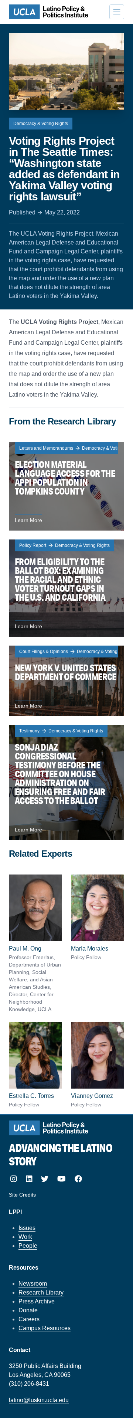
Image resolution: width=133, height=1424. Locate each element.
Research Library (41, 1292)
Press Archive (36, 1301)
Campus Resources (44, 1328)
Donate (28, 1310)
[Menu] (116, 11)
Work (25, 1237)
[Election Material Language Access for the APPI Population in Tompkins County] (66, 486)
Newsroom (32, 1283)
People (27, 1246)
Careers (29, 1319)
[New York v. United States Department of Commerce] (66, 681)
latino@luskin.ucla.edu (39, 1400)
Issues (26, 1228)
